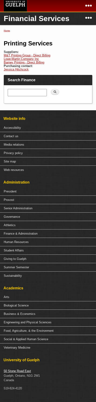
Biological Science (16, 305)
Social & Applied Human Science (26, 339)
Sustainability (13, 275)
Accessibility (12, 127)
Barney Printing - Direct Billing (24, 62)
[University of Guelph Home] (15, 6)
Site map (10, 161)
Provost (9, 200)
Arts (6, 297)
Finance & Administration (21, 233)
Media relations (14, 144)
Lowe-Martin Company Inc (21, 59)
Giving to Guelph (15, 259)
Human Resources (16, 242)
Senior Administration (18, 208)
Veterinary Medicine (17, 347)
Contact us (11, 136)
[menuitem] (48, 128)
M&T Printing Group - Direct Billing (27, 55)
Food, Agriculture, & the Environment (29, 330)
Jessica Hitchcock (16, 69)
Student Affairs (14, 250)
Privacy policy (13, 153)
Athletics (10, 225)
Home (7, 30)
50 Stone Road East (17, 371)
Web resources (14, 170)
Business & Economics (19, 314)
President (10, 191)
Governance (12, 216)
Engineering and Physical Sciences (27, 322)
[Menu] (88, 7)
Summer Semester (16, 267)
